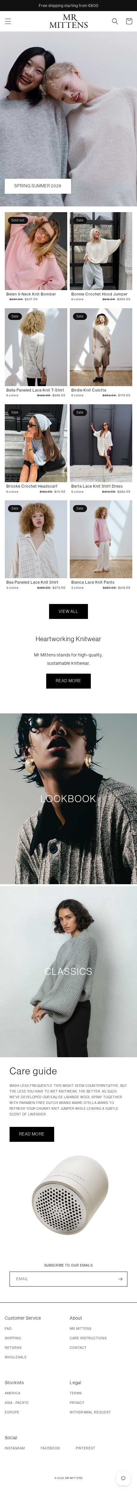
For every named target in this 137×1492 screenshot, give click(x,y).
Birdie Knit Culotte (88, 390)
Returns (13, 1348)
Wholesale (16, 1357)
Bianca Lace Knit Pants (93, 582)
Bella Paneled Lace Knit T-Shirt (35, 390)
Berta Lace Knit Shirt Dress (97, 486)
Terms (76, 1393)
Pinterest (85, 1448)
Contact (78, 1348)
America (12, 1393)
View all (68, 611)
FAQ (8, 1329)
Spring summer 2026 (37, 185)
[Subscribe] (120, 1279)
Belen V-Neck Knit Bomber (31, 294)
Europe (12, 1412)
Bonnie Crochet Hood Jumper (99, 294)
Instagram (15, 1448)
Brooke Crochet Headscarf (32, 486)
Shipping (13, 1338)
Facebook (50, 1448)
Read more (68, 680)
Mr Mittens (80, 1329)
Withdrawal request (90, 1412)
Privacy (77, 1403)
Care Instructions (88, 1338)
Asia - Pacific (17, 1403)
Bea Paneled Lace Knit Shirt (32, 582)
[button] (12, 21)
